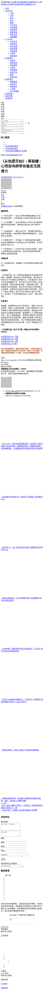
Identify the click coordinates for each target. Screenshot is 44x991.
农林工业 (13, 72)
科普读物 (13, 70)
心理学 (12, 53)
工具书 (12, 89)
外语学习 (13, 84)
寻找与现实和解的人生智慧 (16, 151)
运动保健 (13, 27)
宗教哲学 (13, 44)
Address (4, 855)
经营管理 (13, 63)
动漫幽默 (13, 37)
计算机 (12, 68)
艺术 (12, 20)
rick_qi (14, 391)
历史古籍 (13, 46)
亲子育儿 (13, 25)
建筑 (12, 75)
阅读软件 (9, 98)
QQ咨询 (4, 984)
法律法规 (13, 51)
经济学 (12, 60)
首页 (3, 155)
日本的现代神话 (11, 146)
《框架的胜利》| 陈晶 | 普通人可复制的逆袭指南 (20, 750)
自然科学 (13, 77)
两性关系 (13, 34)
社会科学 (13, 42)
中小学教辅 (14, 91)
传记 (12, 18)
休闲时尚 (13, 30)
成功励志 (13, 56)
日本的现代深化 (11, 148)
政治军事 (13, 49)
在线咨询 (4, 988)
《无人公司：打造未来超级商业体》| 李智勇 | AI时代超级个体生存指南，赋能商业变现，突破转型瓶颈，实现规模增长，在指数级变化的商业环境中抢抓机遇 (22, 446)
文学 (12, 16)
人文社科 (8, 155)
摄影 (12, 23)
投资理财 (13, 65)
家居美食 (13, 32)
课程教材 (13, 82)
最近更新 (9, 96)
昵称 (3, 842)
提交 (3, 859)
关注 (3, 195)
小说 (12, 13)
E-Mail (37, 908)
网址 (3, 851)
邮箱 (3, 846)
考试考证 (13, 86)
